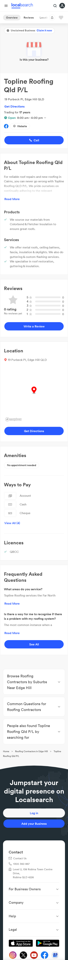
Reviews (29, 17)
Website (22, 126)
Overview (12, 17)
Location (45, 17)
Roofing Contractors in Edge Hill (31, 751)
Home (6, 751)
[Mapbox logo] (13, 419)
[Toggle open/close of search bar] (55, 6)
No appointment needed (21, 465)
